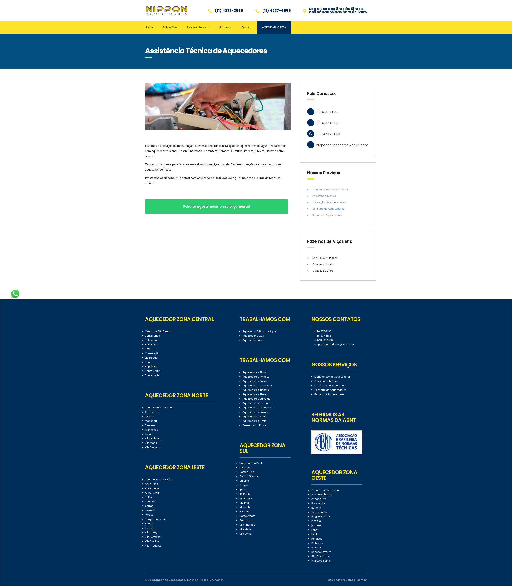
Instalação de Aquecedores (329, 202)
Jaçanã (149, 416)
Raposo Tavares (321, 552)
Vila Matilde (152, 541)
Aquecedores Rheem (255, 394)
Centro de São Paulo (157, 331)
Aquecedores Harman (256, 403)
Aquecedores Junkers (256, 390)
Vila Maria (151, 443)
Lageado (150, 510)
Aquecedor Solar (253, 340)
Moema (244, 502)
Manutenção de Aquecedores (330, 189)
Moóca (149, 514)
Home (149, 27)
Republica (151, 366)
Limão (315, 534)
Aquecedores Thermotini (258, 407)
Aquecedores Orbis (254, 421)
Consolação (152, 353)
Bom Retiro (151, 344)
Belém (149, 497)
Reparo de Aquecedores (327, 215)
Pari (147, 362)
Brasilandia (318, 503)
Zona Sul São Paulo (251, 463)
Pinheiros (317, 543)
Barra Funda (152, 335)
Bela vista (151, 340)
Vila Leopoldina (320, 560)
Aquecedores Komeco (256, 376)
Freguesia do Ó (320, 516)
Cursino (244, 480)
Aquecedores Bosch (255, 381)
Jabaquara (246, 498)
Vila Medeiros (153, 447)
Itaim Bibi (245, 494)
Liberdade (151, 357)
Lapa (314, 530)
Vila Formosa (153, 537)
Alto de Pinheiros (321, 494)
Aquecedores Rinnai (255, 372)
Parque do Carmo (155, 519)
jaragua (316, 521)
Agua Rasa (151, 484)
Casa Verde (152, 412)
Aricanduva (152, 488)
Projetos (226, 27)
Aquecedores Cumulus (256, 398)
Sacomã (244, 511)
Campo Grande (249, 476)
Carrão (149, 506)
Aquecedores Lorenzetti (257, 385)
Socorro (244, 520)
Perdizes (316, 538)
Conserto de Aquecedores (328, 208)
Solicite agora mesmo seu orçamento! (216, 206)
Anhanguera (319, 499)
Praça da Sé (152, 375)
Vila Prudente (153, 545)
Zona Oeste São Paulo (325, 490)
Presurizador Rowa (254, 425)
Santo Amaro (247, 516)
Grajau (244, 485)
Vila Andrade (247, 524)
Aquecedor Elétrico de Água (259, 331)
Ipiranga (245, 489)
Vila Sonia (246, 533)
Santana (150, 425)
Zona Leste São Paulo (158, 479)
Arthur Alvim (152, 492)
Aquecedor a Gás (253, 335)
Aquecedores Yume (254, 416)
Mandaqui (151, 421)
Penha (149, 523)
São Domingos (320, 556)
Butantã (316, 507)
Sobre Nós (170, 27)
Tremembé (151, 429)
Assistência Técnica (324, 196)
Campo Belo (247, 472)
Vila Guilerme (153, 438)
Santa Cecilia (153, 371)
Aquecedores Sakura (255, 412)
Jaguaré (316, 525)
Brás (148, 349)
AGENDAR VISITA (274, 27)
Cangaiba (151, 501)
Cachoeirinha (319, 512)
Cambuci (245, 467)
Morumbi (245, 507)
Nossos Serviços (198, 27)
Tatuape (150, 528)
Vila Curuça (152, 532)
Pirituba (316, 547)
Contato (246, 27)
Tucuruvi (150, 434)
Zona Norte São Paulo (158, 407)
